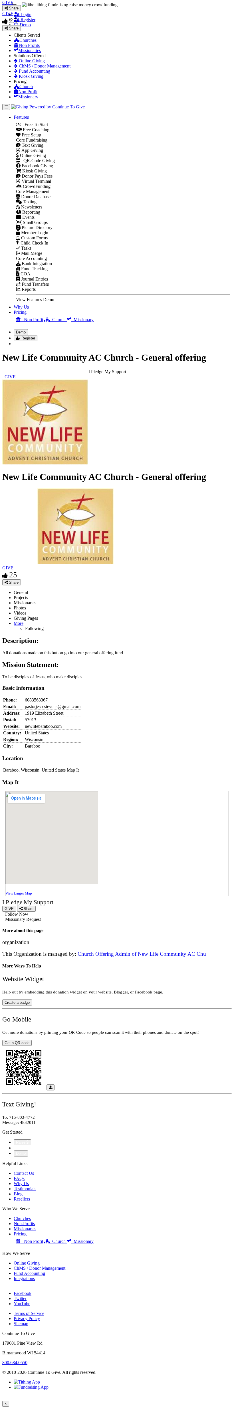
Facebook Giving (37, 165)
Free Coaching (35, 129)
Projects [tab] (21, 597)
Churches (28, 40)
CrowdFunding (36, 186)
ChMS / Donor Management (44, 65)
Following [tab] (34, 628)
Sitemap (21, 1323)
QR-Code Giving (37, 160)
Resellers (22, 1199)
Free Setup (31, 134)
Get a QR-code (17, 1043)
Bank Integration (36, 263)
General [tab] (21, 592)
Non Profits (29, 45)
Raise (21, 1142)
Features (21, 117)
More (18, 623)
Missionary (28, 96)
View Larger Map (18, 893)
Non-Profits (24, 1223)
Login (25, 14)
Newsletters (31, 206)
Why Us (21, 307)
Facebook (22, 1293)
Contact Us (24, 1173)
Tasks (25, 248)
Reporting (30, 212)
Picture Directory (37, 227)
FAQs (19, 1178)
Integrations (24, 1278)
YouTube (22, 1303)
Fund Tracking (34, 268)
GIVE (7, 567)
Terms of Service (29, 1313)
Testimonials (25, 1188)
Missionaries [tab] (25, 602)
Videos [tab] (20, 613)
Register (27, 19)
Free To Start (34, 124)
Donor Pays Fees (37, 176)
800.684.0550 (14, 1362)
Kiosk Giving (30, 76)
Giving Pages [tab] (26, 618)
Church (26, 86)
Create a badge (17, 1002)
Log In (23, 343)
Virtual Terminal (36, 181)
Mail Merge (31, 253)
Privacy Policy (27, 1318)
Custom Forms (34, 237)
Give (19, 1147)
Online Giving (31, 60)
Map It (73, 770)
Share (13, 582)
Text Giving (32, 145)
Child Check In (33, 243)
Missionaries (29, 50)
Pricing (20, 312)
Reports (28, 289)
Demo (25, 24)
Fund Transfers (35, 284)
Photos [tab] (20, 607)
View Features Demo (35, 299)
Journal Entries (34, 279)
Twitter (20, 1298)
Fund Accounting (34, 71)
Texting (29, 201)
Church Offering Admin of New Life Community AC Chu (142, 954)
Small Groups (35, 222)
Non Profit (27, 91)
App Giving (32, 150)
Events (28, 217)
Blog (18, 1193)
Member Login (34, 232)
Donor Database (35, 196)
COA (25, 273)
